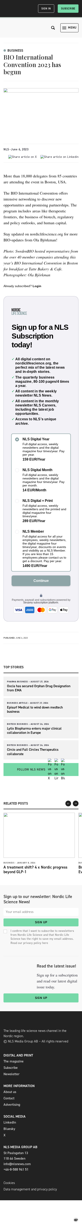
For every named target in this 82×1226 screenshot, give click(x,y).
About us (9, 1091)
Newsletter (11, 1074)
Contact (8, 1098)
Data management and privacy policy (30, 1189)
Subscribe (68, 8)
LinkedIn (9, 1122)
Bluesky (9, 1128)
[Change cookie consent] (76, 1219)
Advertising (11, 1104)
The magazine (13, 1061)
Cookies (9, 1182)
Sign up (41, 922)
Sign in (46, 8)
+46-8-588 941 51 (15, 1169)
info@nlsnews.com (17, 1164)
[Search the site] (53, 28)
